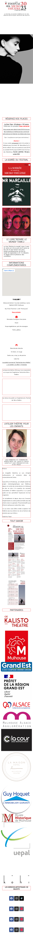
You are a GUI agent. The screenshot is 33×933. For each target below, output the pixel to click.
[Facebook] (11, 898)
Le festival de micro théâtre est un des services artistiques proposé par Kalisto (16, 14)
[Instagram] (16, 898)
